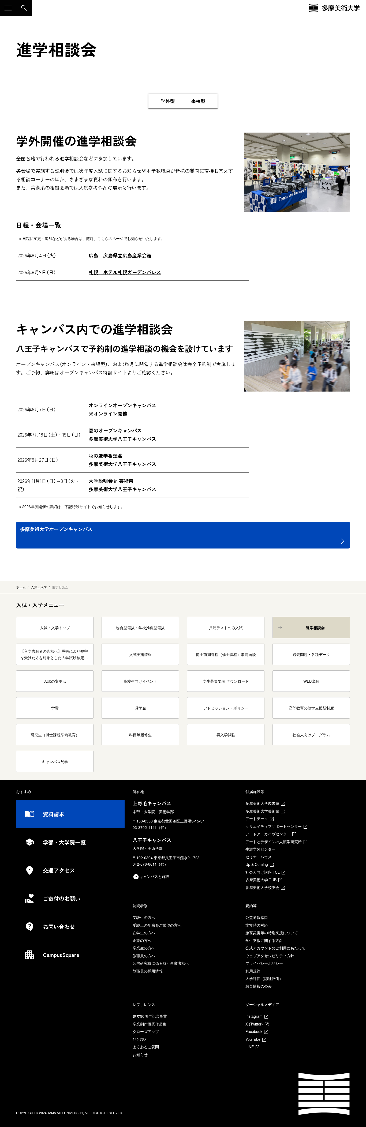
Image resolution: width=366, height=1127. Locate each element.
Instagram (254, 1016)
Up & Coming (256, 864)
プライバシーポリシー (264, 963)
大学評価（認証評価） (264, 978)
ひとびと (140, 1039)
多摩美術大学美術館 (262, 811)
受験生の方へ (144, 917)
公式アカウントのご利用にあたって (275, 948)
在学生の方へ (144, 932)
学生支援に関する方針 (264, 940)
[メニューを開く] (8, 8)
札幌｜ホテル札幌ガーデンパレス (125, 272)
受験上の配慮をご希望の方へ (157, 925)
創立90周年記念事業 (150, 1016)
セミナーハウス (258, 856)
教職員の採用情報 (148, 971)
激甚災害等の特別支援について (271, 932)
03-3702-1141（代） (150, 827)
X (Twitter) (254, 1024)
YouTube (252, 1039)
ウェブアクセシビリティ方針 (269, 955)
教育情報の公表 (258, 986)
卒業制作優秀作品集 (149, 1024)
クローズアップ (146, 1031)
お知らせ (140, 1054)
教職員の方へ (144, 955)
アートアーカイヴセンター (267, 833)
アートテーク (256, 818)
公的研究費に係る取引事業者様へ (161, 963)
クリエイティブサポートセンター (273, 826)
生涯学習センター (260, 849)
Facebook (253, 1031)
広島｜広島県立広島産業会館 (120, 255)
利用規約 (252, 971)
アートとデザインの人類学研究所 (273, 841)
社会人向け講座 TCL (262, 872)
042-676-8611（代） (150, 864)
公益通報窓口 (256, 917)
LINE (249, 1046)
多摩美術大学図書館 (262, 803)
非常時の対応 (256, 925)
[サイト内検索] (24, 8)
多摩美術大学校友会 (262, 887)
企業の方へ (142, 940)
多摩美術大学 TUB (261, 879)
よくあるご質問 (146, 1046)
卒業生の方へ (144, 948)
